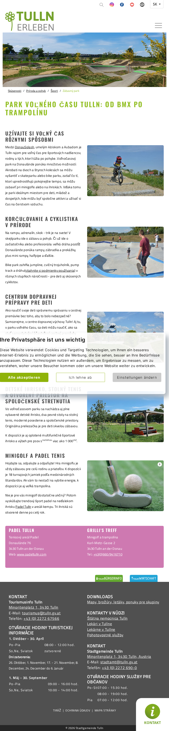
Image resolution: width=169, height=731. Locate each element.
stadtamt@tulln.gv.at (119, 662)
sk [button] (155, 4)
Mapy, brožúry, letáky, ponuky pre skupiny (123, 602)
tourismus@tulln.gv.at (41, 613)
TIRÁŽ (57, 710)
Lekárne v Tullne (101, 629)
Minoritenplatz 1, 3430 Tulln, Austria (119, 656)
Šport (54, 91)
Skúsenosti (14, 91)
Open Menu (158, 26)
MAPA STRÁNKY (105, 710)
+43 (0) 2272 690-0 (119, 668)
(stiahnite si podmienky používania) (49, 270)
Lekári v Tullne (99, 624)
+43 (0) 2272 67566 (41, 618)
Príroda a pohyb (36, 91)
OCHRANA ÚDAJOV (77, 710)
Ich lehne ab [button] (80, 377)
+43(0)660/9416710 (108, 554)
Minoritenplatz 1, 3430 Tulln (33, 607)
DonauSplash (24, 147)
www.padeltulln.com (31, 554)
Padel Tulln (23, 506)
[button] (112, 5)
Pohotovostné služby (105, 635)
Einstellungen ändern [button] (137, 377)
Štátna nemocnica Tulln (107, 618)
